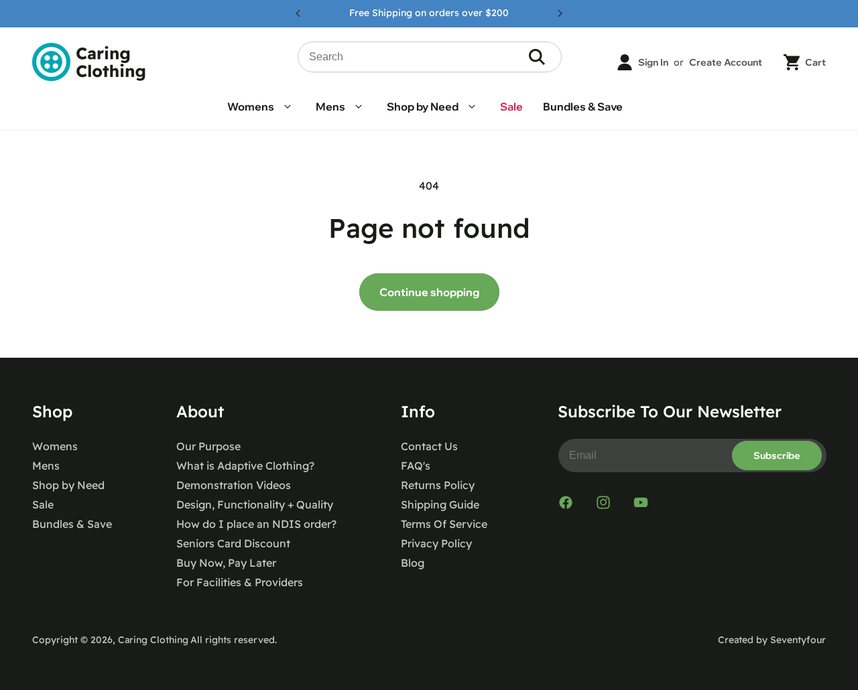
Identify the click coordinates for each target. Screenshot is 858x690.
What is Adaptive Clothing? (245, 465)
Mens (46, 465)
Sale (43, 504)
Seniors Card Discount (233, 543)
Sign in (653, 62)
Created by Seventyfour (772, 640)
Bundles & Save (72, 524)
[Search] (537, 57)
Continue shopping (429, 292)
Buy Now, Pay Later (226, 562)
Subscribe (776, 456)
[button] (261, 107)
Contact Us (429, 446)
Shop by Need (68, 485)
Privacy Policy (436, 543)
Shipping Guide (440, 504)
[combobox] (430, 57)
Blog (412, 562)
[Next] (559, 13)
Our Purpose (208, 446)
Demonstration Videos (233, 485)
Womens (55, 446)
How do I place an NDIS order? (256, 524)
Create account (725, 62)
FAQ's (415, 465)
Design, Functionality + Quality (254, 504)
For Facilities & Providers (239, 582)
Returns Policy (438, 485)
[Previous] (298, 13)
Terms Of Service (444, 524)
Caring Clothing (153, 640)
